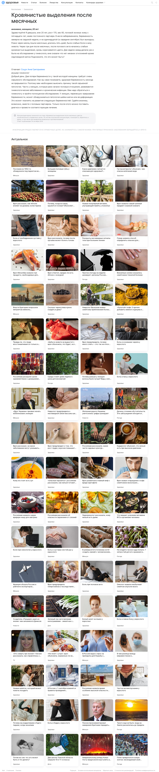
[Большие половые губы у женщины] (62, 161)
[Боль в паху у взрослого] (131, 369)
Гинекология (28, 9)
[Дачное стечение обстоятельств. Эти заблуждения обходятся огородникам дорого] (131, 404)
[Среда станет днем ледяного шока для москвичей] (62, 369)
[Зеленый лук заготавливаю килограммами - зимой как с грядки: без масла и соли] (62, 611)
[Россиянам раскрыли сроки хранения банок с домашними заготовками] (27, 369)
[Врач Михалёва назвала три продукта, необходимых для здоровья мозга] (27, 265)
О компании (10, 770)
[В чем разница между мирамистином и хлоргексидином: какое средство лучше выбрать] (131, 646)
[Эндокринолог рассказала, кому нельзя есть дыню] (97, 508)
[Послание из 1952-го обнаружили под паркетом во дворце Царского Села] (27, 161)
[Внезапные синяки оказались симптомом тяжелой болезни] (131, 265)
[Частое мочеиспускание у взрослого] (131, 681)
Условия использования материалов (89, 770)
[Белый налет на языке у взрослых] (97, 611)
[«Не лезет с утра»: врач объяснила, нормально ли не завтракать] (62, 646)
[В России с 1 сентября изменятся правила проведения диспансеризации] (62, 681)
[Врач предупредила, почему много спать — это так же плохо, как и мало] (97, 334)
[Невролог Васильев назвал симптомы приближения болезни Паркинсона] (97, 300)
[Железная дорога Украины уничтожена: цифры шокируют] (97, 404)
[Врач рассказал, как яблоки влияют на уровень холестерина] (27, 196)
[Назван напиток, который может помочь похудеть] (27, 681)
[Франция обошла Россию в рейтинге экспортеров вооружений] (27, 577)
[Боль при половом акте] (97, 577)
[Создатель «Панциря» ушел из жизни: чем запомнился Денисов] (27, 611)
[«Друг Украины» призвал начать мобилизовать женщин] (27, 404)
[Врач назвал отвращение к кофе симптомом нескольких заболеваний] (131, 473)
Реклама (18, 770)
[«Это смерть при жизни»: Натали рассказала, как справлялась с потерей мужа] (27, 646)
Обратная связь (108, 770)
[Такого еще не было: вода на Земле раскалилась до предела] (131, 715)
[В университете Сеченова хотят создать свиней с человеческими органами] (97, 542)
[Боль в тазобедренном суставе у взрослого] (27, 231)
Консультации (16, 9)
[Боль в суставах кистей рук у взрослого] (62, 542)
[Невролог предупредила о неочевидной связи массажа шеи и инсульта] (62, 404)
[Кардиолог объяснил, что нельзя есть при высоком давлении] (131, 438)
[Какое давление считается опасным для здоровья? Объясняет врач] (97, 161)
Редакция (73, 770)
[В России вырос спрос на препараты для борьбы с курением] (97, 646)
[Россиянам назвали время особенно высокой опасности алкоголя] (97, 681)
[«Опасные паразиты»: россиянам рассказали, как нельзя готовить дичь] (62, 473)
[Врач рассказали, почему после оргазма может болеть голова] (62, 231)
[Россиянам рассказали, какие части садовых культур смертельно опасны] (97, 438)
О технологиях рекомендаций (124, 770)
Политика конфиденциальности (145, 770)
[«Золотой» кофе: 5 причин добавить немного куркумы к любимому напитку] (131, 300)
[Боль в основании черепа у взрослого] (131, 334)
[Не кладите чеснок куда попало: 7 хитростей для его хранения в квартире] (131, 542)
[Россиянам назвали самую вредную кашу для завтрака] (27, 508)
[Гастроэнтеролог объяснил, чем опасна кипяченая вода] (131, 161)
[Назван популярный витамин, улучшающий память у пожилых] (97, 196)
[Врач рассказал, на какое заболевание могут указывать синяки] (27, 438)
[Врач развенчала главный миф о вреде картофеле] (97, 473)
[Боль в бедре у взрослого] (62, 715)
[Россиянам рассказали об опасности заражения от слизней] (62, 508)
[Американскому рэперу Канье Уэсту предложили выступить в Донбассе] (97, 750)
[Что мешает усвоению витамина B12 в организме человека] (131, 508)
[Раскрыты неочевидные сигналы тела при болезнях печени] (97, 231)
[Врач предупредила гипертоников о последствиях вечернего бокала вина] (62, 577)
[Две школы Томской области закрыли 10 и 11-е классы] (62, 750)
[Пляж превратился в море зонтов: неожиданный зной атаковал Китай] (131, 750)
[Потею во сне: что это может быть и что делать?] (27, 750)
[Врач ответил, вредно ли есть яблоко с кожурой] (62, 265)
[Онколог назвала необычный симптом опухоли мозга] (131, 577)
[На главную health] (12, 2)
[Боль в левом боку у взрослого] (131, 611)
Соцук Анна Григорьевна (33, 69)
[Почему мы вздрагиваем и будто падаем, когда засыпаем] (27, 715)
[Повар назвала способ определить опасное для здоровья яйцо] (131, 231)
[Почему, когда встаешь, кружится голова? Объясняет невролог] (62, 196)
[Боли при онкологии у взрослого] (27, 542)
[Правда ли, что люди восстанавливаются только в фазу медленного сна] (27, 334)
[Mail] (3, 2)
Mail (3, 770)
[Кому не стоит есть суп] (27, 473)
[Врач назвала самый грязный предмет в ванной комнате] (131, 196)
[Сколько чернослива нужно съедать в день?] (62, 300)
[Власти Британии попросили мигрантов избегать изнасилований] (27, 300)
